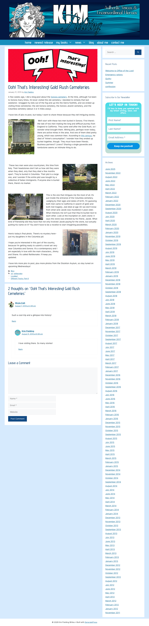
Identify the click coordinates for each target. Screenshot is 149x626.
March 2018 (110, 315)
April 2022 (110, 189)
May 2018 (109, 308)
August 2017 (111, 343)
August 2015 (111, 438)
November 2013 (112, 521)
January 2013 (111, 561)
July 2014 (109, 490)
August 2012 (111, 581)
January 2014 (111, 514)
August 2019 (111, 248)
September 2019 (113, 244)
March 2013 (110, 553)
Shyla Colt (20, 303)
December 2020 (112, 205)
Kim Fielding (28, 331)
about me (102, 42)
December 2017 (112, 327)
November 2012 (112, 569)
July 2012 (109, 585)
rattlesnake (18, 273)
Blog (12, 271)
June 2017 (110, 351)
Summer (109, 82)
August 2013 (111, 533)
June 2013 (110, 541)
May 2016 (110, 403)
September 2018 (113, 292)
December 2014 (112, 470)
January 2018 (111, 323)
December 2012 (112, 565)
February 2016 (112, 414)
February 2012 (112, 605)
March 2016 (110, 411)
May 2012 (109, 593)
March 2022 (111, 193)
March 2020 (111, 224)
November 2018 (112, 284)
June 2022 (110, 181)
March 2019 (110, 268)
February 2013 (112, 557)
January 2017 (111, 371)
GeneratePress (91, 622)
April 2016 (110, 407)
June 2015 (110, 446)
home (28, 42)
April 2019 (110, 264)
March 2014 (110, 506)
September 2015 (113, 434)
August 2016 (111, 391)
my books (62, 42)
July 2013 (109, 537)
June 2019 (110, 256)
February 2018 (112, 319)
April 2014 (110, 502)
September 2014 (113, 482)
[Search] (138, 52)
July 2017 (109, 347)
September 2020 (113, 209)
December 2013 (112, 517)
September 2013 (113, 529)
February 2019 (112, 272)
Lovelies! (14, 276)
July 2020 (110, 216)
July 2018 (109, 300)
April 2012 (110, 597)
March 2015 (110, 458)
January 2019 (111, 276)
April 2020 (110, 220)
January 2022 (111, 201)
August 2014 (111, 486)
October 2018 (111, 288)
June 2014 (110, 494)
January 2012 (111, 609)
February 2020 (112, 228)
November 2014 (112, 474)
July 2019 (109, 252)
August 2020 (111, 212)
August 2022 (111, 177)
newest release (44, 42)
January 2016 (111, 418)
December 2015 (112, 422)
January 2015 (111, 466)
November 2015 (112, 426)
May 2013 (110, 545)
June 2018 (110, 304)
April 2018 (110, 311)
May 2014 (110, 498)
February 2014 (112, 510)
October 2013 (111, 525)
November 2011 (112, 613)
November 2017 (112, 331)
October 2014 (111, 478)
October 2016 (111, 383)
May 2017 (109, 355)
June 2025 (110, 169)
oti (12, 273)
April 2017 (110, 359)
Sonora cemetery (59, 97)
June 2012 (110, 589)
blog (91, 42)
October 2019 (111, 240)
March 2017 (110, 363)
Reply (14, 321)
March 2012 (110, 601)
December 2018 (112, 280)
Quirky (108, 78)
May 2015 (109, 450)
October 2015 (111, 430)
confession (110, 86)
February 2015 (112, 462)
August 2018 (111, 296)
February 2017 (112, 367)
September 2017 (113, 339)
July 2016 (109, 395)
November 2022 (112, 173)
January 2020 (111, 232)
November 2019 (112, 236)
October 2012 (111, 573)
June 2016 (110, 399)
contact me (117, 42)
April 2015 (110, 454)
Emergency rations (114, 75)
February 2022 (112, 197)
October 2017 (111, 335)
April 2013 (110, 549)
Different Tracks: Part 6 (20, 279)
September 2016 (113, 387)
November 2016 (112, 379)
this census (86, 135)
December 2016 (112, 375)
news (78, 42)
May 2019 (110, 260)
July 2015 (109, 442)
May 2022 (110, 185)
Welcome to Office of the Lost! (119, 71)
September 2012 (113, 577)
